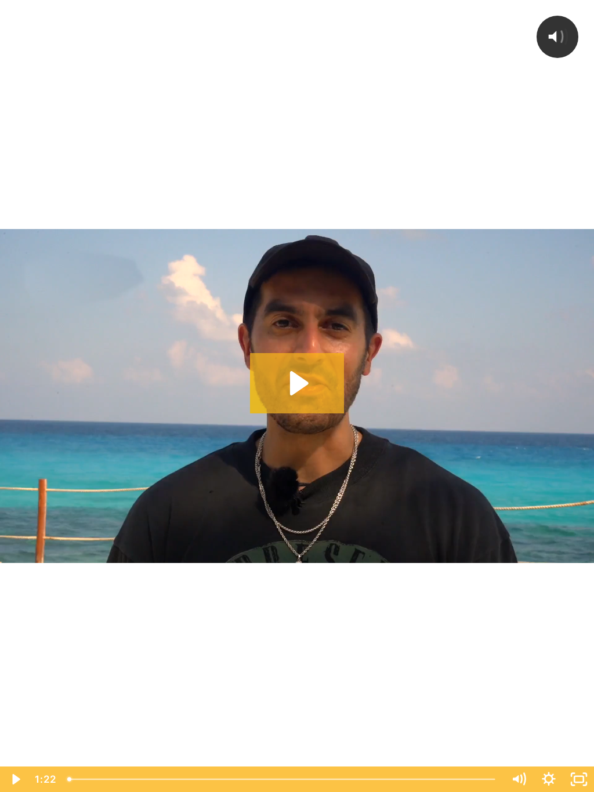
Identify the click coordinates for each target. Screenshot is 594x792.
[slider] (283, 779)
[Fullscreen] (579, 779)
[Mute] (519, 779)
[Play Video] (15, 779)
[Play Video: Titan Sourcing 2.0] (297, 383)
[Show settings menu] (549, 779)
